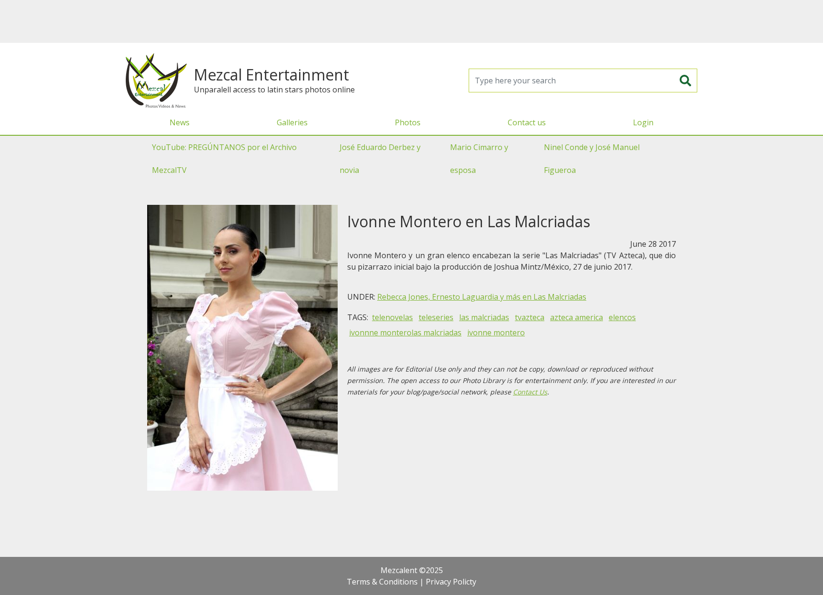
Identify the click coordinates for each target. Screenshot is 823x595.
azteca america (576, 317)
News (180, 122)
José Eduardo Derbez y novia (380, 158)
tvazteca (529, 317)
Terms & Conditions (382, 581)
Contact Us (530, 391)
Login (643, 122)
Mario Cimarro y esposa (479, 158)
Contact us (527, 122)
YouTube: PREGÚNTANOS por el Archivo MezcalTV (224, 158)
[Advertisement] (411, 21)
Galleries (292, 122)
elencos (622, 317)
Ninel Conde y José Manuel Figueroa (592, 158)
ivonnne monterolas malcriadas (405, 332)
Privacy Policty (451, 581)
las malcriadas (484, 317)
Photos (408, 122)
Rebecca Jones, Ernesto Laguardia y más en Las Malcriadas (481, 297)
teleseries (436, 317)
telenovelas (392, 317)
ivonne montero (496, 332)
